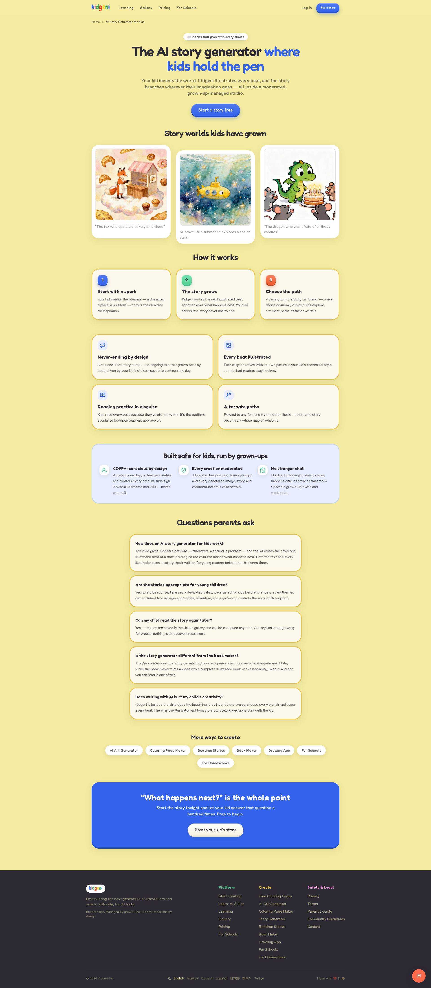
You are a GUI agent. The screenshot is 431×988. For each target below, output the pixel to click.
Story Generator (272, 919)
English (179, 978)
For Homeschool (215, 763)
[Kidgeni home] (101, 7)
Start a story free (215, 110)
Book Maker (247, 750)
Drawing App (279, 750)
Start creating (230, 896)
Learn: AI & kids (231, 903)
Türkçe (259, 978)
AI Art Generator (124, 750)
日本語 (235, 978)
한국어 (247, 978)
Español (221, 978)
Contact (314, 926)
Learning (126, 7)
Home (96, 22)
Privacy (313, 896)
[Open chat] (419, 976)
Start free (328, 7)
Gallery (146, 7)
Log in (306, 7)
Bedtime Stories (211, 750)
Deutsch (207, 978)
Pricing (164, 7)
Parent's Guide (320, 911)
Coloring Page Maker (168, 750)
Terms (313, 903)
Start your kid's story (215, 829)
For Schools (186, 7)
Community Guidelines (326, 919)
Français (193, 978)
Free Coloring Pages (275, 896)
